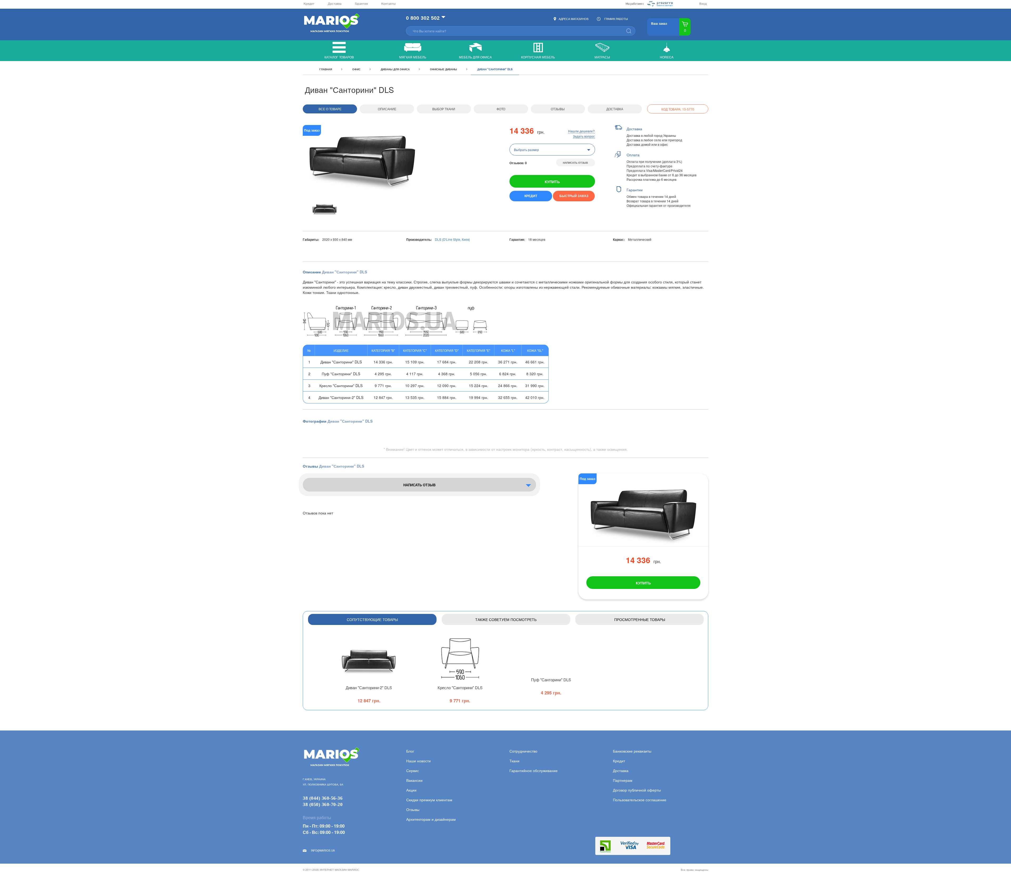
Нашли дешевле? (581, 131)
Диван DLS (369, 687)
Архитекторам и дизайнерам (431, 819)
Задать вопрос (584, 136)
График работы (616, 19)
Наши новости (418, 760)
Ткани (514, 760)
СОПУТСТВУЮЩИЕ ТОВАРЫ (372, 619)
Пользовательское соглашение (639, 799)
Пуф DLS (551, 679)
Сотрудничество (523, 751)
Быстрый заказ (573, 195)
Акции (411, 790)
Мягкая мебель (412, 57)
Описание (387, 109)
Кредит (309, 3)
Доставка (334, 3)
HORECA (666, 57)
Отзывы (558, 109)
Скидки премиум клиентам (429, 799)
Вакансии (414, 780)
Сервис (412, 770)
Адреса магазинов (573, 19)
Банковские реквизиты (632, 751)
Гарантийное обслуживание (533, 770)
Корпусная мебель (538, 57)
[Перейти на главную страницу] (331, 23)
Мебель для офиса (475, 57)
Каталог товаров (339, 57)
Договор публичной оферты (637, 790)
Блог (410, 751)
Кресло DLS (460, 687)
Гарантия (361, 3)
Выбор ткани (443, 109)
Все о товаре (330, 109)
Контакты (388, 3)
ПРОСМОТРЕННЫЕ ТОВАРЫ (639, 619)
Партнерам (622, 780)
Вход (703, 3)
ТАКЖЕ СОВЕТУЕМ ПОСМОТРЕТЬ (506, 619)
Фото (501, 109)
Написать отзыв (575, 162)
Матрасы (602, 57)
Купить (552, 181)
